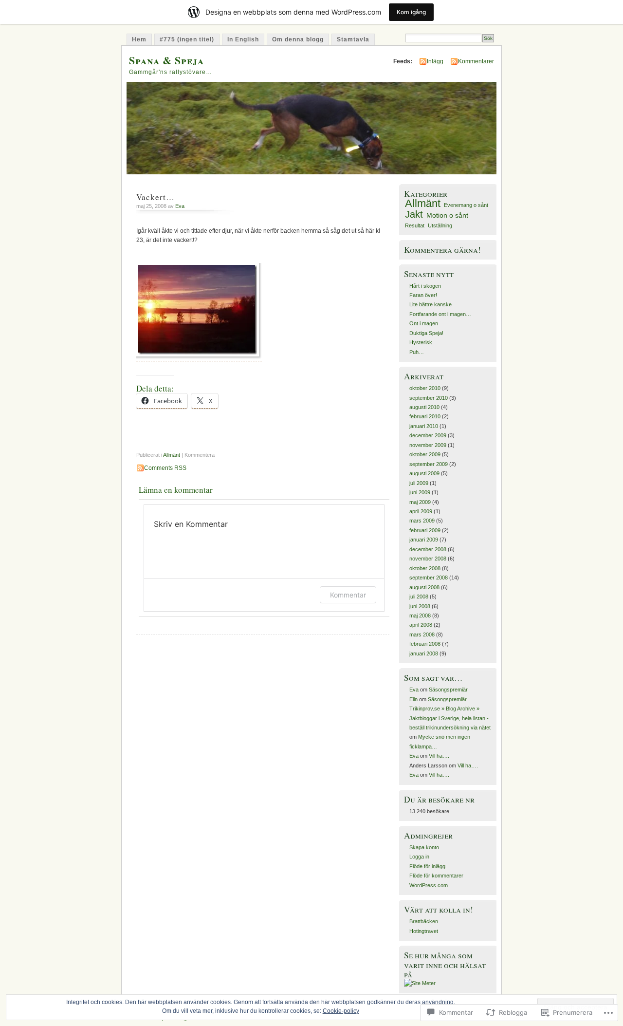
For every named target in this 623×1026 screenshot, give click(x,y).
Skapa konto (424, 847)
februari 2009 (424, 530)
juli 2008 (418, 596)
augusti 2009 (424, 473)
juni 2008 (419, 606)
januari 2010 (423, 426)
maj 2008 (420, 615)
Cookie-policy (341, 1010)
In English (243, 39)
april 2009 (420, 511)
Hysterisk (420, 342)
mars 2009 (422, 520)
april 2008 (420, 625)
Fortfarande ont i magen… (440, 314)
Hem (139, 39)
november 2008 (427, 558)
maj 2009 (420, 502)
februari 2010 (424, 416)
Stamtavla (353, 39)
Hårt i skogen (425, 286)
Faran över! (423, 295)
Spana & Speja (166, 60)
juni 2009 (419, 492)
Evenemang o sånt (466, 205)
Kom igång (411, 12)
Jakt (414, 214)
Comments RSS (165, 468)
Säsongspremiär (448, 689)
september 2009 (428, 464)
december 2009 (427, 435)
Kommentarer (476, 61)
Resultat (414, 225)
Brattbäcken (423, 921)
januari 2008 (423, 653)
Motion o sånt (447, 215)
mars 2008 (422, 634)
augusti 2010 (424, 407)
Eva (179, 206)
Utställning (440, 225)
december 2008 (427, 549)
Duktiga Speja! (426, 333)
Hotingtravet (423, 931)
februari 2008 (424, 644)
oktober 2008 (424, 568)
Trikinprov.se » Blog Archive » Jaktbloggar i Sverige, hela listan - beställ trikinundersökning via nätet (450, 718)
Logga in (419, 856)
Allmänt (171, 455)
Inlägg (435, 61)
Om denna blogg (298, 39)
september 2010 (428, 398)
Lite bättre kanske (430, 304)
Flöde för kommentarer (436, 875)
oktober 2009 (424, 454)
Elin (413, 699)
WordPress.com (428, 885)
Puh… (416, 352)
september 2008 (428, 577)
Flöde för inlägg (427, 866)
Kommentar (348, 595)
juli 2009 (418, 483)
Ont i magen (423, 323)
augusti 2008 (424, 587)
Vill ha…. (439, 756)
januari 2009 (423, 539)
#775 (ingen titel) (187, 39)
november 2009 (427, 445)
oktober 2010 (424, 388)
